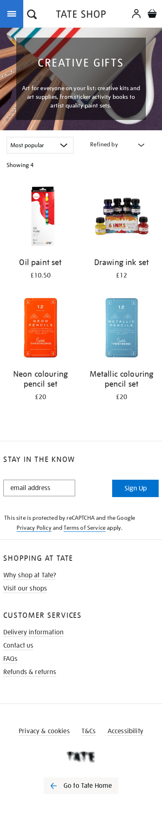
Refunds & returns (29, 672)
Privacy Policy (34, 527)
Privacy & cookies (44, 731)
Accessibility (125, 731)
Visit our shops (25, 588)
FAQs (10, 659)
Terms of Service (85, 527)
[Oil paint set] (40, 217)
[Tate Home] (81, 757)
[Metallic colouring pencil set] (121, 329)
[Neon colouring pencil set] (40, 329)
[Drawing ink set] (121, 217)
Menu (13, 13)
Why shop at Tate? (29, 575)
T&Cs (88, 731)
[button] (32, 15)
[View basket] (152, 15)
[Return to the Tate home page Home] (81, 15)
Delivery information (33, 632)
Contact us (18, 645)
